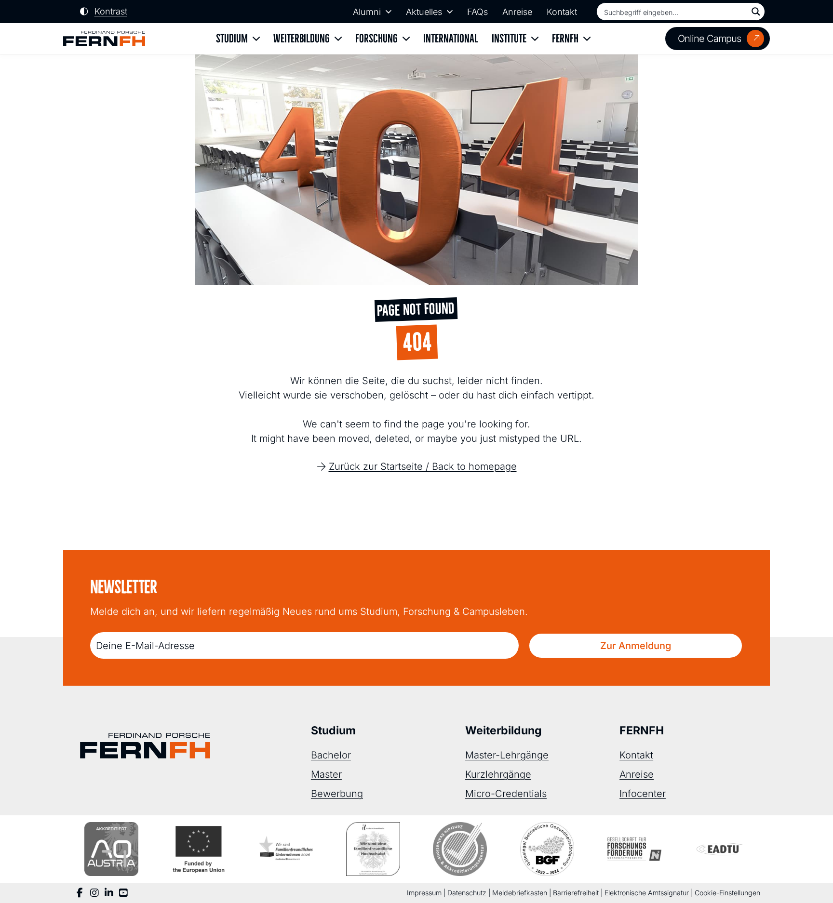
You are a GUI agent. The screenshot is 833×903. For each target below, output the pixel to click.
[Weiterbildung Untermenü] (338, 38)
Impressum (424, 893)
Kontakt (562, 12)
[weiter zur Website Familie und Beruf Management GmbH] (722, 849)
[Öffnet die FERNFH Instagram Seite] (94, 893)
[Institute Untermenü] (534, 38)
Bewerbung (337, 793)
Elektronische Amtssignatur (647, 893)
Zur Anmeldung (635, 645)
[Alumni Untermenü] (388, 11)
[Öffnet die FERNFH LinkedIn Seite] (109, 893)
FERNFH (565, 38)
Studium (232, 38)
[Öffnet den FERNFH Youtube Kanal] (123, 893)
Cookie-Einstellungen (727, 893)
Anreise (517, 12)
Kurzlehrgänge (498, 774)
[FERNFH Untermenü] (587, 38)
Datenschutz (466, 893)
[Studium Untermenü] (256, 38)
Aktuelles (424, 12)
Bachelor (331, 755)
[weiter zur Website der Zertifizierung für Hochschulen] (373, 849)
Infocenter (642, 793)
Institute (509, 38)
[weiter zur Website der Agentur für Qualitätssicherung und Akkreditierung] (111, 849)
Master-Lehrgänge (507, 755)
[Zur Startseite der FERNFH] (104, 39)
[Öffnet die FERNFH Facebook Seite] (80, 893)
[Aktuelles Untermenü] (450, 11)
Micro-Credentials (506, 793)
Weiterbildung (301, 38)
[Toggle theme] (103, 12)
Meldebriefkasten (519, 893)
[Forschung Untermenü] (406, 38)
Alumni (367, 12)
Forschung (376, 38)
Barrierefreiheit (576, 893)
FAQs (477, 12)
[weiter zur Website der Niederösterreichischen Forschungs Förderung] (634, 849)
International (450, 38)
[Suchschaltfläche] (756, 11)
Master (326, 774)
